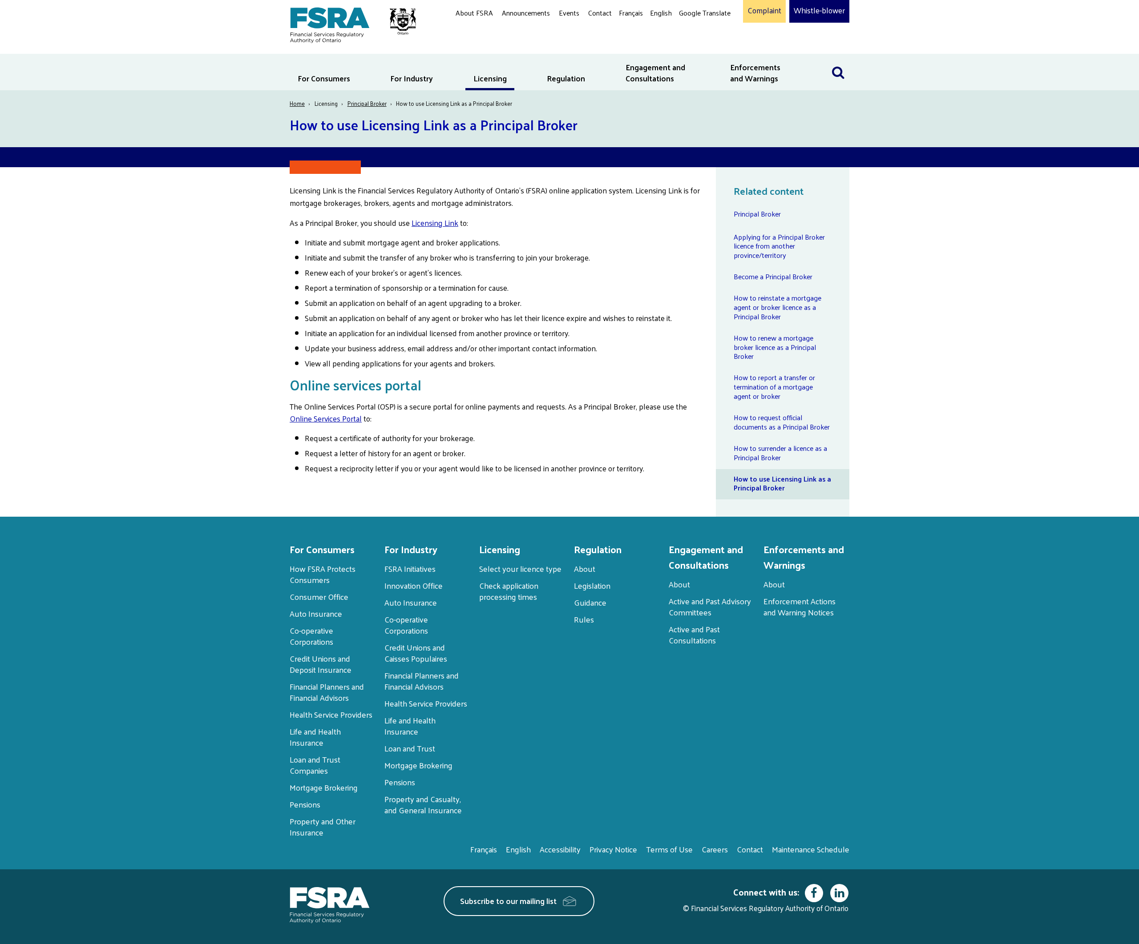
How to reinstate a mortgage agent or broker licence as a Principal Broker (777, 307)
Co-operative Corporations (311, 636)
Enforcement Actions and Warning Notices (799, 606)
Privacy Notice (613, 849)
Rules (584, 619)
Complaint (764, 10)
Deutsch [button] (693, 33)
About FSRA (474, 12)
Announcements (526, 12)
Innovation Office (413, 585)
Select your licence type (520, 568)
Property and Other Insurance (322, 826)
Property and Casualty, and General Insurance (423, 804)
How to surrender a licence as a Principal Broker (780, 453)
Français (631, 12)
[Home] (349, 23)
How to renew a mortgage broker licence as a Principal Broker (775, 347)
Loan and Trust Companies (315, 765)
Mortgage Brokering (324, 787)
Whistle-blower (819, 10)
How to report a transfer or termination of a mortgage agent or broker (774, 386)
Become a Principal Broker (773, 276)
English (661, 12)
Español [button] (693, 46)
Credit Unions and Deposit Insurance (320, 664)
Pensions (305, 804)
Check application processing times (508, 591)
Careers (715, 849)
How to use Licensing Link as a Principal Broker (782, 483)
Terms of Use (669, 849)
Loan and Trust (409, 748)
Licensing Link (435, 223)
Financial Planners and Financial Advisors (327, 692)
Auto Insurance (316, 613)
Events (569, 12)
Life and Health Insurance (315, 737)
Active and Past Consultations (694, 634)
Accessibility (560, 849)
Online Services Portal (326, 418)
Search (838, 59)
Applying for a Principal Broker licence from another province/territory (779, 246)
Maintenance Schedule (810, 849)
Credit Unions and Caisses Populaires (415, 653)
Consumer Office (319, 596)
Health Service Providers (331, 714)
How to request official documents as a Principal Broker (782, 422)
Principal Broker (367, 103)
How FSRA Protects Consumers (322, 574)
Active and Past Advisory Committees (710, 606)
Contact (600, 12)
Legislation (592, 585)
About (584, 568)
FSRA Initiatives (410, 568)
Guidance (590, 602)
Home (297, 103)
